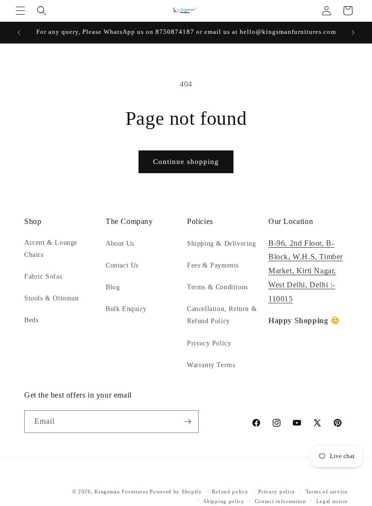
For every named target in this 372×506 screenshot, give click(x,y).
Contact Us (122, 265)
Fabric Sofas (43, 276)
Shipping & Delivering (221, 243)
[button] (20, 10)
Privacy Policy (209, 343)
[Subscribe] (187, 421)
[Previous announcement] (19, 32)
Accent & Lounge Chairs (51, 248)
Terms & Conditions (217, 287)
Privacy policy (276, 491)
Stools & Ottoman (51, 298)
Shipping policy (224, 501)
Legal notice (332, 501)
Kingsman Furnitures (121, 491)
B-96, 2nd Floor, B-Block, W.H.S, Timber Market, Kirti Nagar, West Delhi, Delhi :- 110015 (305, 271)
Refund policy (230, 491)
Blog (113, 287)
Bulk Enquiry (126, 309)
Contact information (280, 501)
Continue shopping (186, 161)
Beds (31, 320)
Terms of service (327, 491)
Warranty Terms (211, 365)
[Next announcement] (353, 32)
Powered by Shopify (176, 491)
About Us (120, 243)
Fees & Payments (213, 265)
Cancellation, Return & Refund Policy (222, 315)
